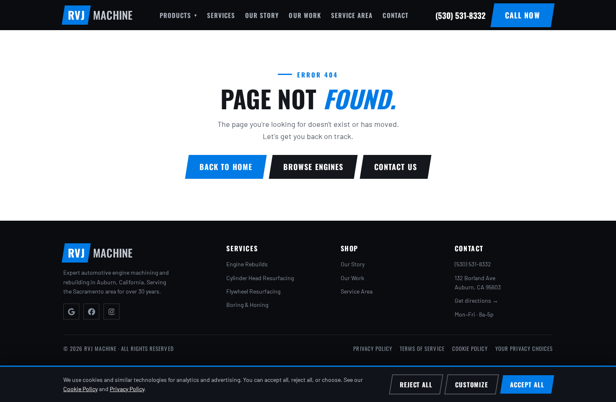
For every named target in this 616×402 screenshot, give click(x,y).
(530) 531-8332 (473, 264)
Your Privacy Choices (524, 348)
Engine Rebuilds (247, 264)
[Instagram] (111, 312)
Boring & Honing (247, 304)
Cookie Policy (470, 348)
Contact (395, 15)
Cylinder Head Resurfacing (260, 277)
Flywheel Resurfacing (253, 291)
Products (178, 15)
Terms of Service (422, 348)
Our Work (305, 15)
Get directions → (476, 300)
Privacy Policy (372, 348)
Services (221, 15)
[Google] (71, 312)
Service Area (352, 15)
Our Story (262, 15)
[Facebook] (91, 312)
